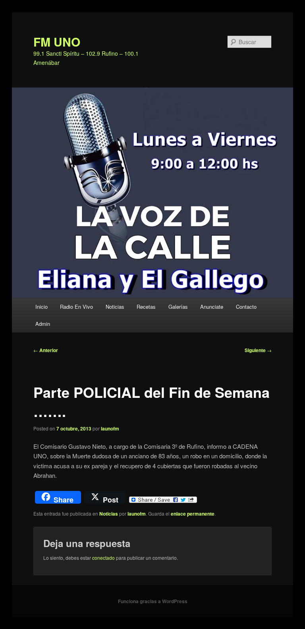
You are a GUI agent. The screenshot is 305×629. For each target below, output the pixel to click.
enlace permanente (192, 513)
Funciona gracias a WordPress (152, 601)
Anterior (45, 350)
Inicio (41, 306)
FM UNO (56, 41)
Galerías (178, 306)
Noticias (115, 306)
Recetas (146, 306)
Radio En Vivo (76, 306)
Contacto (246, 306)
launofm (110, 428)
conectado (103, 557)
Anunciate (211, 306)
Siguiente (258, 350)
